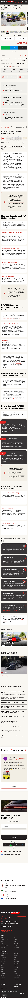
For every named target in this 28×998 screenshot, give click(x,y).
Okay (4, 995)
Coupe (2, 943)
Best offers (18, 984)
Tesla (2, 967)
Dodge (2, 975)
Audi (2, 965)
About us (4, 989)
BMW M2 (18, 363)
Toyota (3, 979)
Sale (2, 937)
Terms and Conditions (6, 930)
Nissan (3, 977)
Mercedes (3, 961)
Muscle (16, 943)
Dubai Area (17, 991)
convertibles (17, 610)
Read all (14, 786)
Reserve (14, 51)
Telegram (18, 845)
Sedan (15, 945)
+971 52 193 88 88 (12, 851)
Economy (16, 947)
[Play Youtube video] (14, 639)
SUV (14, 398)
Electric (3, 947)
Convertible (4, 939)
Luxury (16, 939)
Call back (22, 917)
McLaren (16, 953)
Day (10, 66)
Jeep (2, 971)
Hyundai (3, 963)
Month (17, 66)
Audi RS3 (20, 318)
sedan (9, 400)
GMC (2, 969)
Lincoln (16, 967)
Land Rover (17, 975)
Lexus (15, 973)
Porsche (3, 959)
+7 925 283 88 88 (12, 854)
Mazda (15, 969)
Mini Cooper (17, 961)
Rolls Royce (4, 957)
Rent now (14, 837)
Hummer (3, 973)
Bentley (16, 957)
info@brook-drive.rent (11, 896)
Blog (15, 989)
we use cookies (7, 992)
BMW (15, 959)
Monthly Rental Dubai (19, 994)
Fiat (15, 971)
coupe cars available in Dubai (16, 202)
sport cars (8, 610)
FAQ (2, 986)
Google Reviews (18, 750)
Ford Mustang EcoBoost (12, 317)
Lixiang (16, 979)
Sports (16, 937)
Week (13, 66)
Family (15, 941)
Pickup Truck (4, 945)
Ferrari (16, 955)
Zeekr (2, 955)
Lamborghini (4, 953)
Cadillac (16, 963)
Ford (15, 965)
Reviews (16, 986)
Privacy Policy (4, 931)
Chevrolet (16, 977)
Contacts (4, 984)
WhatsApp (7, 845)
